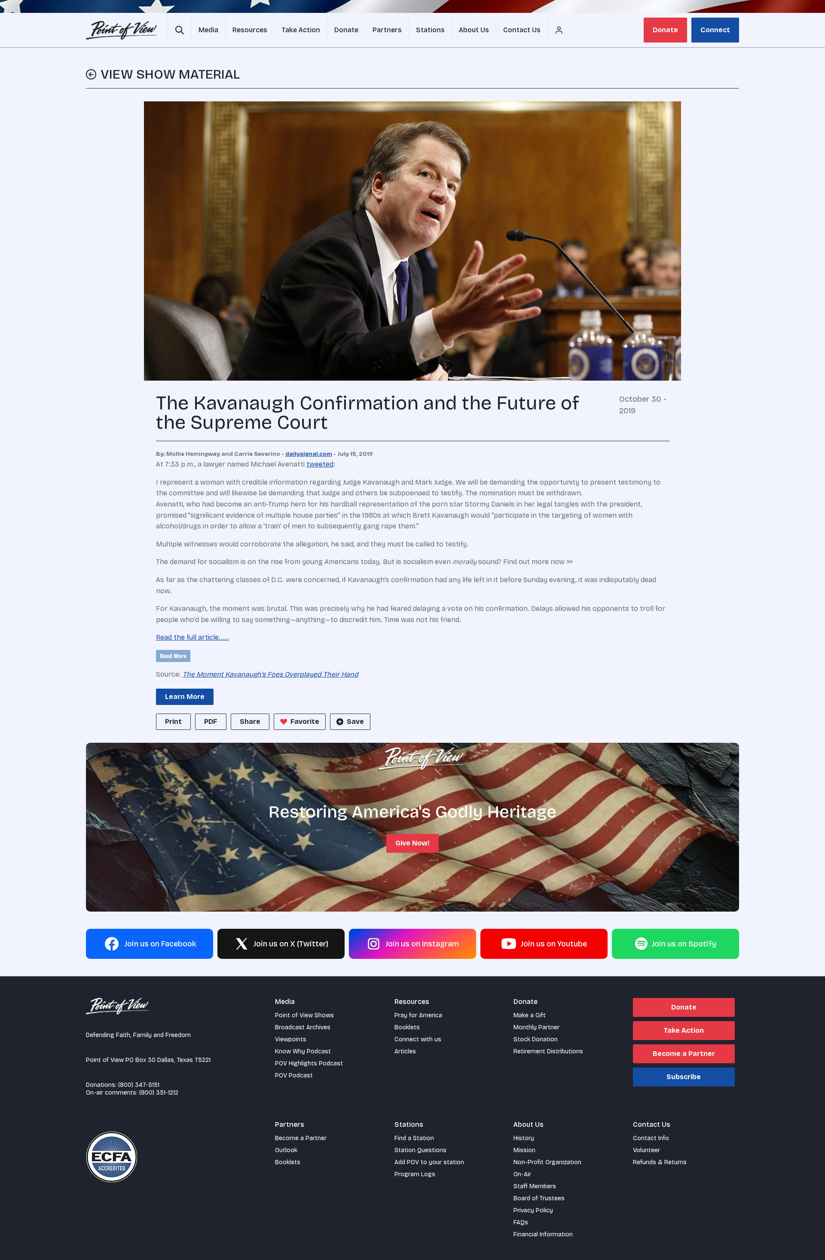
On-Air (522, 1174)
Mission (524, 1150)
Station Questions (420, 1150)
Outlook (286, 1150)
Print (173, 721)
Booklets (407, 1027)
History (523, 1138)
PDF (210, 721)
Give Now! (412, 843)
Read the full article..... (192, 637)
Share (250, 721)
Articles (405, 1051)
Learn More (185, 697)
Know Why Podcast (303, 1051)
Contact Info (651, 1138)
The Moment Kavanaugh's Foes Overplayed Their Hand (270, 674)
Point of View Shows (304, 1015)
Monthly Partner (536, 1027)
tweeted (319, 464)
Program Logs (414, 1174)
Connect (715, 30)
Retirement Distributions (548, 1051)
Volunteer (646, 1150)
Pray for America (418, 1015)
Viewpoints (290, 1039)
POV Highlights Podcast (309, 1063)
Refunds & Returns (660, 1162)
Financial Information (543, 1234)
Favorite (304, 721)
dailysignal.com (308, 454)
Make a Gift (529, 1015)
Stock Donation (535, 1039)
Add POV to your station (429, 1162)
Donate (665, 30)
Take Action (683, 1030)
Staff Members (534, 1186)
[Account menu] (559, 30)
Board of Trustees (539, 1198)
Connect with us (417, 1039)
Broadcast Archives (302, 1027)
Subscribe (683, 1077)
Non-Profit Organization (547, 1162)
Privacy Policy (533, 1210)
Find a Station (414, 1138)
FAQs (520, 1222)
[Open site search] (179, 30)
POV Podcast (294, 1075)
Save (355, 721)
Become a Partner (684, 1053)
